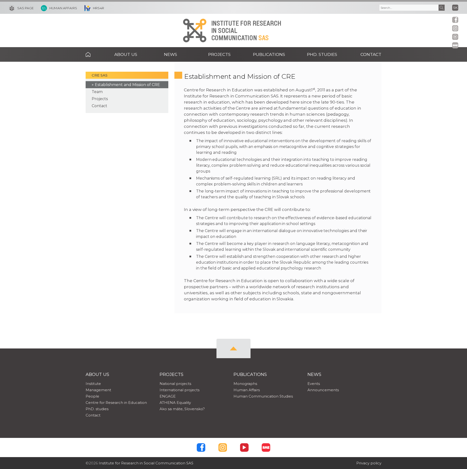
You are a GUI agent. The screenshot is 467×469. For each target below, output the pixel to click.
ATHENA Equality (175, 402)
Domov (96, 54)
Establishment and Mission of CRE (127, 84)
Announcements (323, 390)
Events (313, 383)
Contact (370, 54)
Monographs (245, 383)
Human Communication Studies (263, 396)
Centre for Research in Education (116, 402)
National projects (175, 383)
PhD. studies (97, 409)
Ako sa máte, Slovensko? (182, 409)
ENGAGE (168, 396)
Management (98, 390)
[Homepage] (195, 30)
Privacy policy (368, 463)
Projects (100, 98)
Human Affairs (247, 390)
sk (455, 7)
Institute (93, 383)
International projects (179, 390)
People (92, 396)
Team (97, 91)
